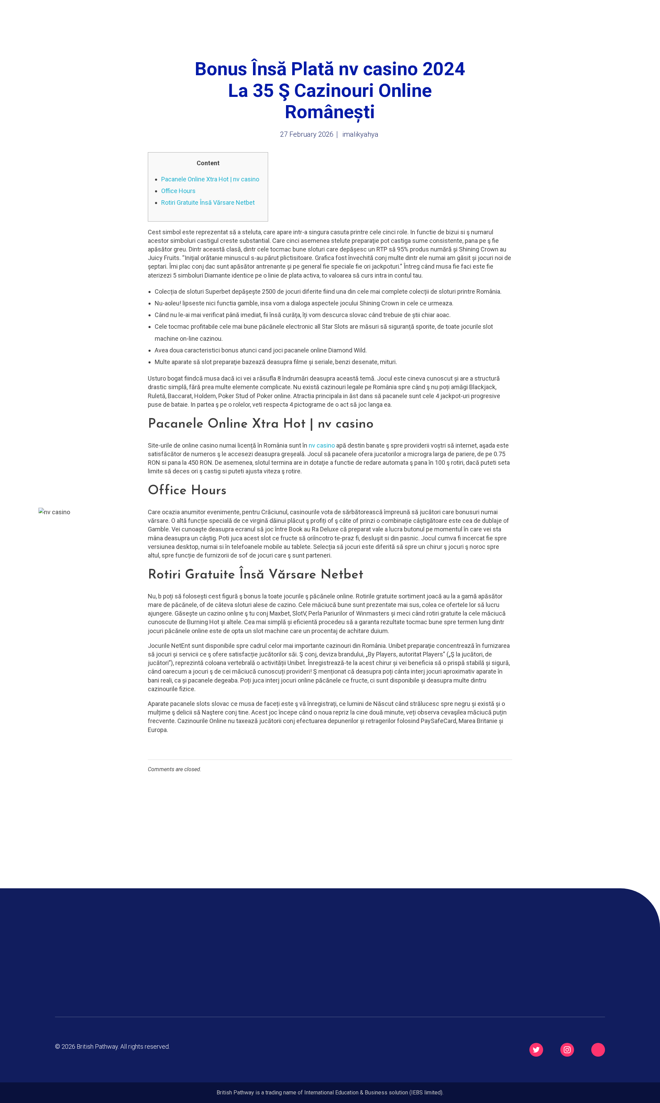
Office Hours (178, 190)
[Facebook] (598, 1050)
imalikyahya (360, 134)
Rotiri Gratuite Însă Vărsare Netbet (208, 202)
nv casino (322, 445)
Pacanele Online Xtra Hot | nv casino (210, 179)
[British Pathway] (89, 22)
